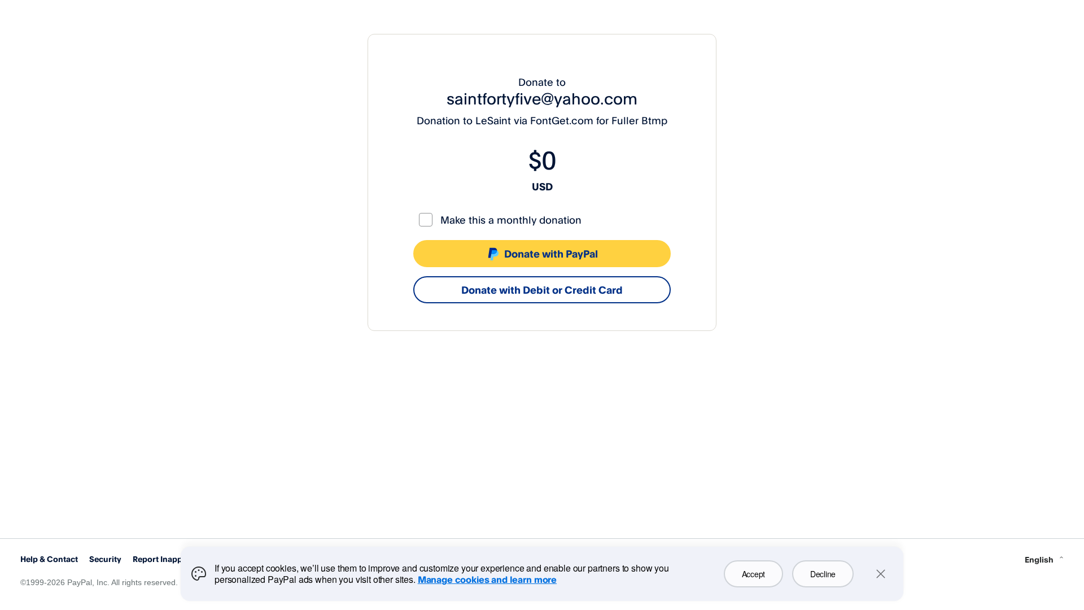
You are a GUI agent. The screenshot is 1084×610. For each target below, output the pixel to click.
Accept (753, 574)
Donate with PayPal (551, 253)
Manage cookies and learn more (487, 579)
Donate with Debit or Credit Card (542, 290)
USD (542, 186)
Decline (823, 574)
